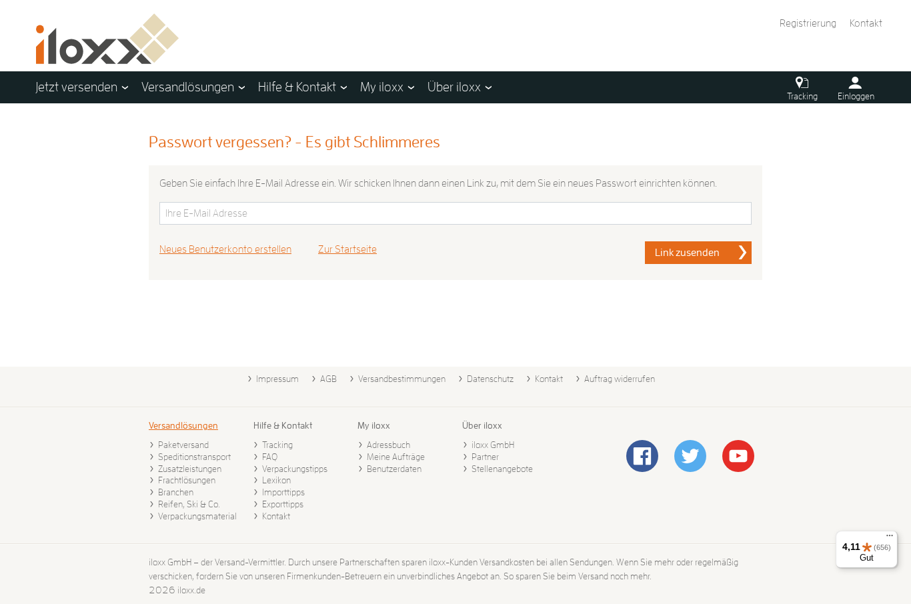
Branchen (175, 492)
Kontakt (866, 23)
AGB (328, 378)
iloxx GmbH (493, 444)
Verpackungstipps (294, 468)
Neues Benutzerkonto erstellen (225, 249)
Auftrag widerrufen (619, 378)
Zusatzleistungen (189, 468)
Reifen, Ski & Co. (189, 504)
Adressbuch (388, 444)
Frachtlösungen (186, 480)
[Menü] (890, 539)
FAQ (269, 456)
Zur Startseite (347, 249)
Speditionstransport (194, 456)
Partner (485, 456)
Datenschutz (490, 378)
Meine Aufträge (396, 456)
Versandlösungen (183, 425)
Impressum (277, 378)
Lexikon (276, 480)
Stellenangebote (502, 468)
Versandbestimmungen (401, 378)
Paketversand (183, 444)
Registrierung (808, 23)
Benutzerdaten (394, 468)
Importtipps (283, 492)
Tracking (277, 444)
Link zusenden (687, 252)
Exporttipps (282, 504)
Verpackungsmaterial (197, 516)
